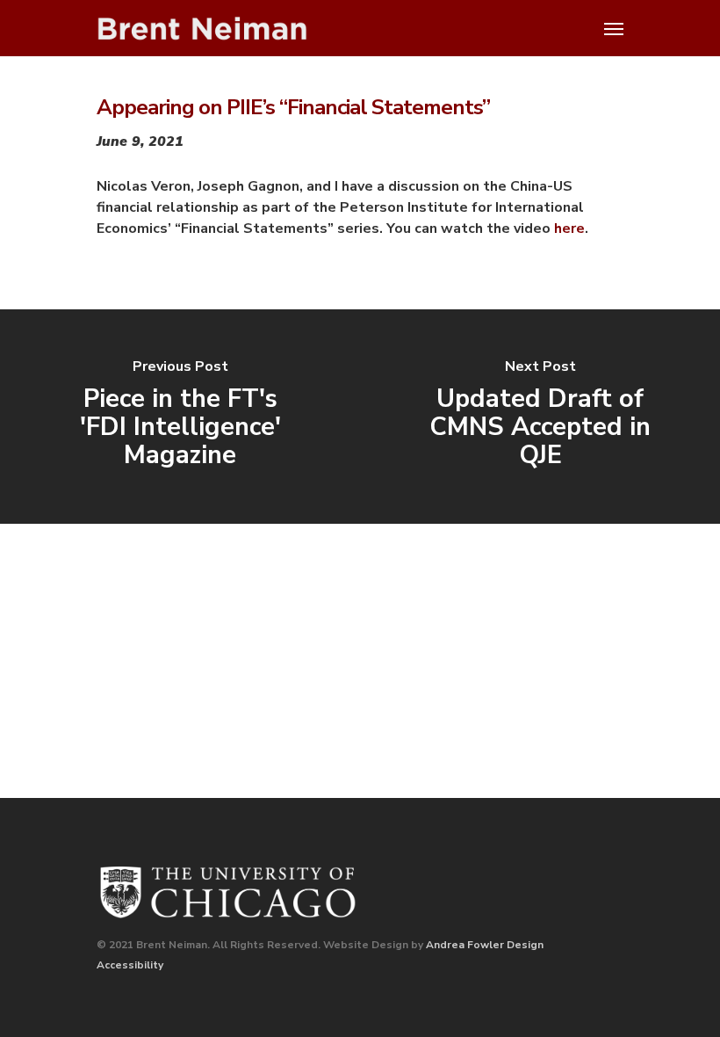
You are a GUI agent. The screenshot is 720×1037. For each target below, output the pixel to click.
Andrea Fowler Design (485, 945)
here (569, 228)
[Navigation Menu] (613, 28)
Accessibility (130, 965)
